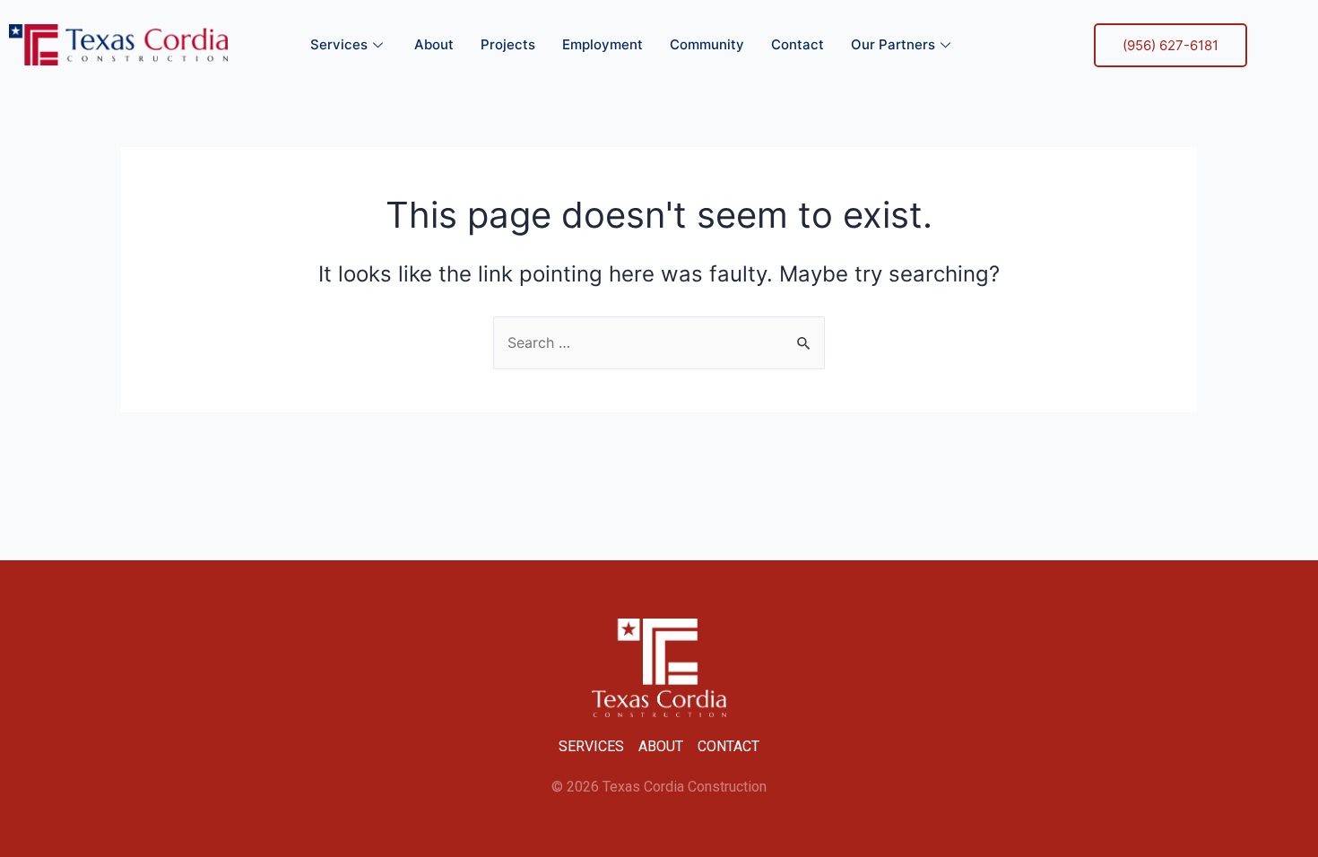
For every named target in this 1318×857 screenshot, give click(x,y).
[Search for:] (659, 342)
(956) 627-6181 (1170, 45)
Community (707, 44)
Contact (797, 44)
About (434, 44)
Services (339, 44)
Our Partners (893, 44)
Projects (508, 44)
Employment (602, 44)
